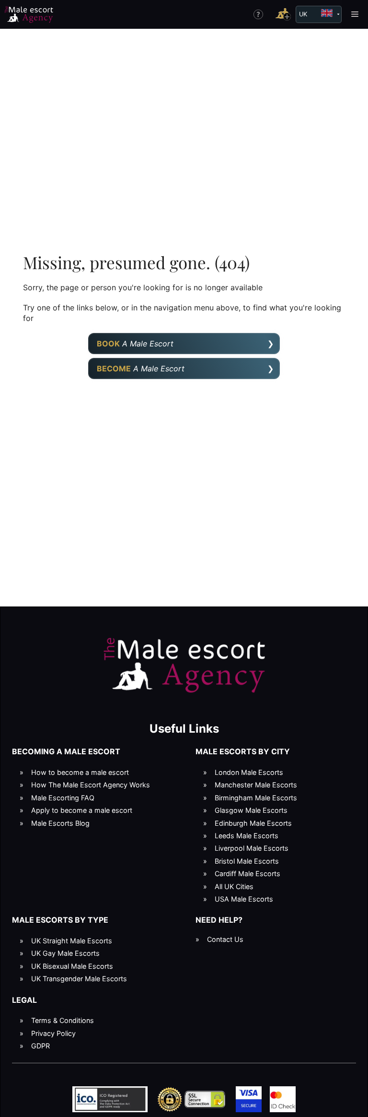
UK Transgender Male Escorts (79, 978)
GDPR (40, 1046)
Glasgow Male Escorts (251, 810)
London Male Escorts (249, 772)
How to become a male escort (80, 772)
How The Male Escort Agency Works (90, 785)
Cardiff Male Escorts (247, 873)
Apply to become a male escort (81, 810)
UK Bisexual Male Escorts (72, 966)
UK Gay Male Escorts (65, 953)
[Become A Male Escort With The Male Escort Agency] (283, 14)
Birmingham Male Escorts (256, 798)
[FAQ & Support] (258, 14)
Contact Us (225, 939)
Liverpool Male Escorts (251, 848)
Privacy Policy (53, 1033)
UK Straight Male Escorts (71, 941)
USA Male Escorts (244, 899)
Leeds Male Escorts (246, 836)
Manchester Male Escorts (256, 785)
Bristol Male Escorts (247, 861)
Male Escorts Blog (60, 823)
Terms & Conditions (62, 1020)
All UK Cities (234, 886)
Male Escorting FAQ (62, 798)
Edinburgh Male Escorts (253, 823)
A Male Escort (135, 343)
